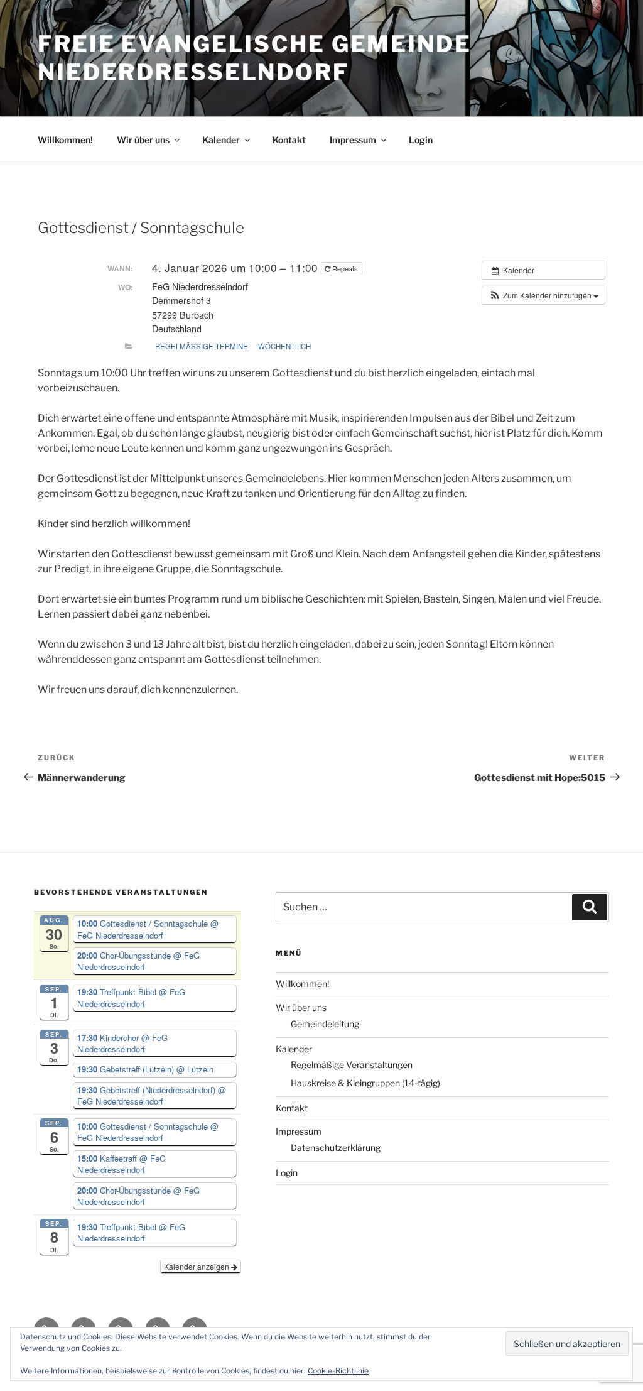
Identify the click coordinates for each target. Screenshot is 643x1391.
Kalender (221, 139)
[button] (543, 295)
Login (421, 139)
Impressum (353, 139)
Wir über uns (143, 139)
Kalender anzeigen (197, 1266)
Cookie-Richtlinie (338, 1370)
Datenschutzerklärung (336, 1147)
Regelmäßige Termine (201, 346)
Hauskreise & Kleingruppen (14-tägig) (365, 1082)
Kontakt (289, 139)
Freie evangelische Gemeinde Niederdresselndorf (255, 58)
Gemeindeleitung (325, 1023)
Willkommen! (65, 139)
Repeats (345, 268)
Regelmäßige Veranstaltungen (352, 1064)
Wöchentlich (284, 346)
